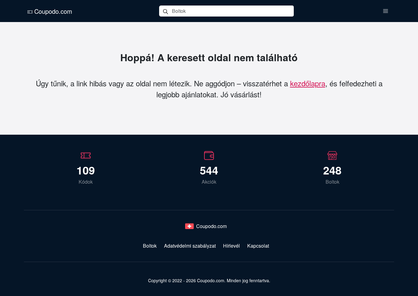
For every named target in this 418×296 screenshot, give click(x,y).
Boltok (150, 245)
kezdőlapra (307, 83)
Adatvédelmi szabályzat (190, 245)
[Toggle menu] (385, 11)
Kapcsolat (258, 245)
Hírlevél (231, 245)
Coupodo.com (52, 11)
